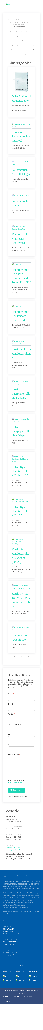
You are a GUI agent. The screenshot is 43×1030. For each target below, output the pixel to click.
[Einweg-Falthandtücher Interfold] (21, 125)
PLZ (10, 734)
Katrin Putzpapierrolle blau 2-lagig (21, 393)
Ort (10, 744)
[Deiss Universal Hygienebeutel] (20, 81)
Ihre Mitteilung (14, 754)
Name (11, 694)
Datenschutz (28, 996)
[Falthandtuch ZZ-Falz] (20, 195)
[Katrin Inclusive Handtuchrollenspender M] (21, 342)
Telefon (11, 714)
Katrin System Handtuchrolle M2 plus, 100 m (21, 471)
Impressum (16, 996)
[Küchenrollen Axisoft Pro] (21, 628)
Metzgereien (18, 24)
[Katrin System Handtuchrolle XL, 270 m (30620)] (21, 541)
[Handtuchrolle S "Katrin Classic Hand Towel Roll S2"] (18, 264)
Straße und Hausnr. (15, 724)
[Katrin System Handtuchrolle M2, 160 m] (21, 500)
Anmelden (8, 1001)
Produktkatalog (20, 22)
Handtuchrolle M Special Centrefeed (20, 238)
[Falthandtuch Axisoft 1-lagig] (21, 163)
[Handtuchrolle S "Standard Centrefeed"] (18, 306)
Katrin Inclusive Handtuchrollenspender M (26, 353)
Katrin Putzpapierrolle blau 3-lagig (21, 431)
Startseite (5, 996)
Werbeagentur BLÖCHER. (22, 990)
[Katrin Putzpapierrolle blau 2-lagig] (21, 382)
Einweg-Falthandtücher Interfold (21, 136)
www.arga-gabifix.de (13, 850)
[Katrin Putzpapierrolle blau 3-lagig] (21, 420)
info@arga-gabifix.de (13, 847)
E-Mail (11, 704)
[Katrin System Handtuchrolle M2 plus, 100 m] (21, 459)
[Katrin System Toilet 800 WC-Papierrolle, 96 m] (21, 587)
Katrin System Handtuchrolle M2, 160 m (20, 511)
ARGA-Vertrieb (15, 20)
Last (27, 656)
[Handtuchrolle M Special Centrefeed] (21, 227)
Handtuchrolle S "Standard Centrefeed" (20, 316)
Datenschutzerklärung (15, 782)
